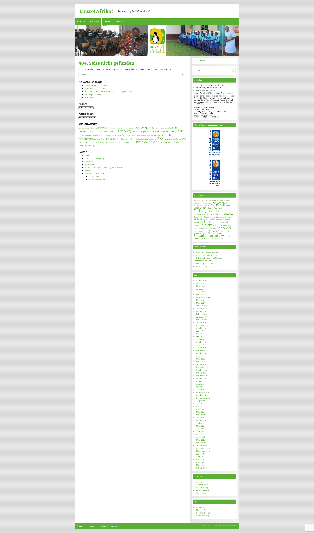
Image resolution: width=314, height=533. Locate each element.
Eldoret (105, 132)
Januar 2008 (201, 445)
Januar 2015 (201, 364)
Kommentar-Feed (203, 513)
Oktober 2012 (201, 395)
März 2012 (200, 412)
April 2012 (200, 409)
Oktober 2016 (202, 342)
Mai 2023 (200, 300)
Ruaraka (106, 138)
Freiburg (124, 131)
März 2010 (200, 426)
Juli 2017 (199, 331)
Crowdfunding (164, 128)
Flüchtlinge (113, 132)
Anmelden (200, 507)
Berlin (101, 128)
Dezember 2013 (202, 375)
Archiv (87, 156)
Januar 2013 (201, 389)
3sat (79, 128)
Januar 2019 (201, 317)
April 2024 (200, 292)
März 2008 (200, 440)
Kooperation (94, 135)
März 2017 (200, 334)
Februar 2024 (201, 294)
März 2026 (200, 283)
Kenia (180, 131)
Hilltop (134, 131)
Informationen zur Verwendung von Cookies (103, 168)
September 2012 (203, 398)
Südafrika (140, 142)
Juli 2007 (200, 454)
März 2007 (200, 465)
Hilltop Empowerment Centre (153, 131)
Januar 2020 (201, 308)
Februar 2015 (201, 361)
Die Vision (94, 21)
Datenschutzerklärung (94, 159)
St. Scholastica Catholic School (212, 230)
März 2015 (200, 359)
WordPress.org (202, 516)
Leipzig (101, 135)
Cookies (114, 526)
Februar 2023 (201, 306)
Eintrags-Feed (202, 510)
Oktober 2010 (202, 420)
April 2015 (200, 356)
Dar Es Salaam (220, 205)
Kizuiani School (84, 135)
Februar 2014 (201, 373)
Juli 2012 (199, 403)
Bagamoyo (94, 128)
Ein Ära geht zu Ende (94, 95)
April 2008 (200, 437)
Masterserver (142, 135)
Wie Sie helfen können (94, 174)
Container (155, 128)
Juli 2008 (200, 429)
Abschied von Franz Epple (96, 86)
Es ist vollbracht (91, 97)
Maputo (135, 135)
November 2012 (203, 392)
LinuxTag (121, 135)
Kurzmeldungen (203, 488)
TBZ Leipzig (165, 142)
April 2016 (200, 345)
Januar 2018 (201, 322)
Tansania (153, 142)
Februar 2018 (201, 320)
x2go (93, 146)
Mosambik (158, 135)
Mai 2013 (199, 387)
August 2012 (201, 401)
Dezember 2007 (203, 448)
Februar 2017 (201, 336)
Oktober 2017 (201, 328)
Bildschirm (107, 128)
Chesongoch (143, 127)
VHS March (176, 142)
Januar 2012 (201, 417)
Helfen (107, 21)
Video (80, 146)
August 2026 (201, 280)
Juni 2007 (200, 457)
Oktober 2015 (201, 353)
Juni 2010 (200, 423)
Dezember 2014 (202, 367)
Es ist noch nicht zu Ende (95, 89)
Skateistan (153, 139)
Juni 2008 (200, 431)
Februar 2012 (201, 415)
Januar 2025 (201, 289)
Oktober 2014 (201, 370)
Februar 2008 (202, 443)
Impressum (89, 165)
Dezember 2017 (202, 325)
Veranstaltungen (203, 493)
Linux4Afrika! (96, 11)
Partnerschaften (85, 139)
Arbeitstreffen (202, 485)
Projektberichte (202, 490)
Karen (172, 131)
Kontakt (118, 21)
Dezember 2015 (202, 350)
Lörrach (128, 135)
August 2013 (201, 381)
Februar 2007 (201, 468)
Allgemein (200, 482)
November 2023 (203, 297)
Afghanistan (86, 128)
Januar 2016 (201, 348)
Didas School (95, 131)
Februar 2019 (201, 314)
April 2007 (200, 462)
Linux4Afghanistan (110, 135)
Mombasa (150, 135)
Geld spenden (95, 176)
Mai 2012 (199, 406)
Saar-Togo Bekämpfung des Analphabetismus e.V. (131, 139)
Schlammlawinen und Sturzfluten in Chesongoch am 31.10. (109, 91)
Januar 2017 (201, 339)
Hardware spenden (97, 180)
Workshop (87, 146)
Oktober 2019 (202, 311)
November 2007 (203, 451)
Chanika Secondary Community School (123, 128)
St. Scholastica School (106, 142)
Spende (162, 138)
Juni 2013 (200, 384)
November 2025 (203, 286)
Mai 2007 (200, 459)
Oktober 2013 (201, 378)
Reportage (96, 139)
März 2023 (200, 303)
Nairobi (169, 135)
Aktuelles (81, 21)
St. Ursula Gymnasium (123, 142)
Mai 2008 (200, 434)
